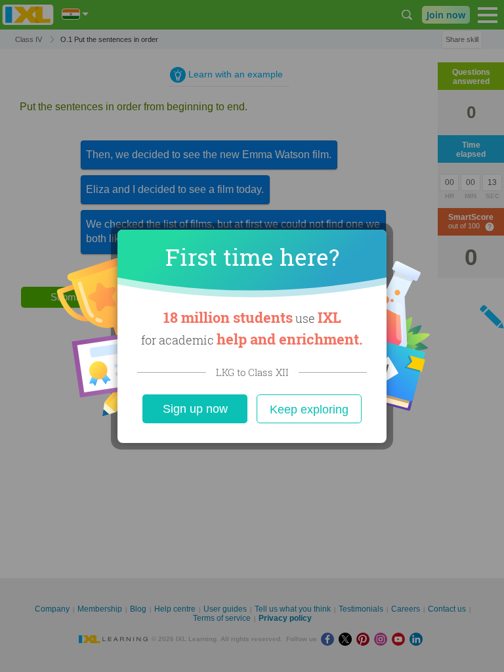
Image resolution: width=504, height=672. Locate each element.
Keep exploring (309, 409)
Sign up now (195, 408)
